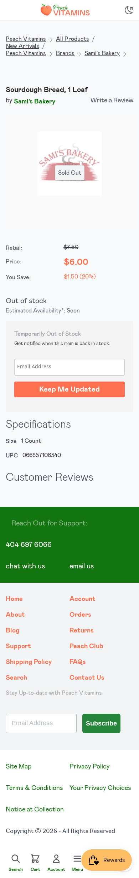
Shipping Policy (29, 662)
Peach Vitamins (26, 39)
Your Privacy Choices (100, 788)
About (15, 615)
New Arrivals (22, 46)
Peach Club (86, 646)
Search (16, 678)
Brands (65, 53)
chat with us (25, 566)
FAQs (78, 662)
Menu (77, 869)
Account (83, 599)
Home (14, 599)
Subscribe (101, 723)
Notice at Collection (35, 809)
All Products (72, 39)
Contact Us (87, 678)
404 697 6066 (29, 544)
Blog (13, 630)
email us (82, 566)
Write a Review (112, 100)
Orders (80, 615)
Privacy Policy (90, 766)
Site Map (18, 766)
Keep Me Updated (69, 389)
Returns (82, 630)
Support (18, 646)
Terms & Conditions (34, 788)
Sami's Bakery (102, 53)
